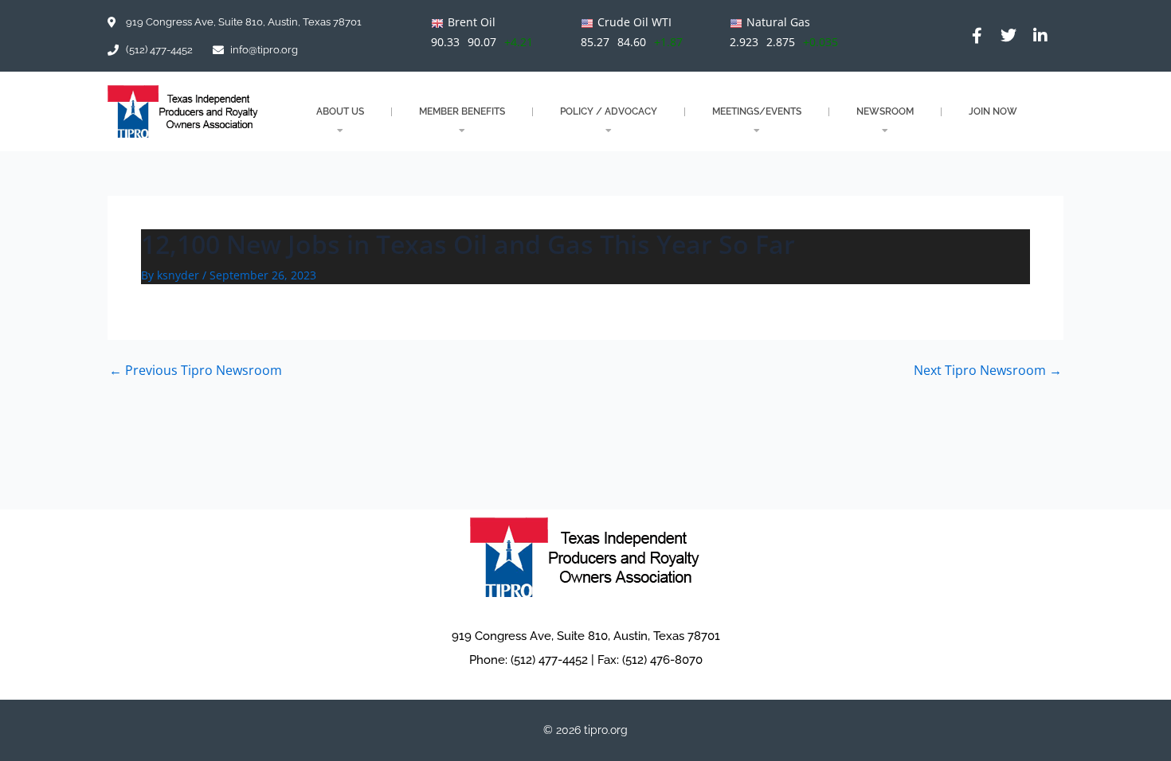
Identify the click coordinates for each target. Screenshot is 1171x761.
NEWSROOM (885, 111)
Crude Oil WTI (634, 21)
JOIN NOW (993, 111)
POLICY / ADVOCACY (608, 111)
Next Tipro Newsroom (988, 370)
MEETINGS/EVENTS (756, 111)
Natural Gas (778, 21)
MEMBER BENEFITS (462, 111)
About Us (340, 111)
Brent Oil (471, 21)
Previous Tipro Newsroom (195, 370)
